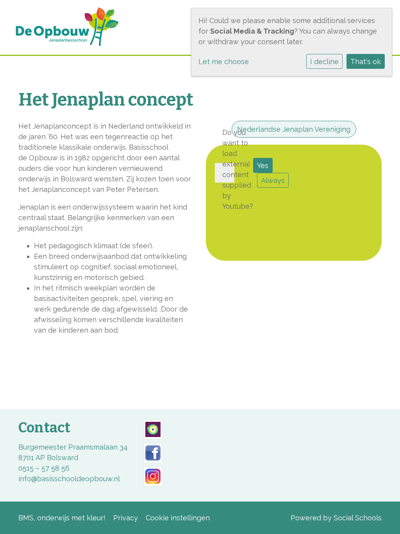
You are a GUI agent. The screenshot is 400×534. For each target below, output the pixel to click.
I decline (324, 61)
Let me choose (223, 61)
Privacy (125, 518)
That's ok (365, 61)
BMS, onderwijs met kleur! (61, 518)
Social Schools (358, 518)
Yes (262, 165)
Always (273, 180)
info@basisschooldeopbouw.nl (69, 479)
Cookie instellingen (178, 518)
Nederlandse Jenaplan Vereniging (293, 129)
